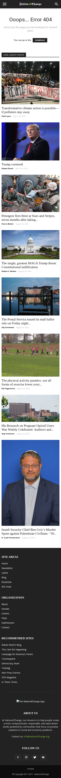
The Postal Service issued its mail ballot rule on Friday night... (28, 321)
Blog (4, 577)
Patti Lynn (6, 116)
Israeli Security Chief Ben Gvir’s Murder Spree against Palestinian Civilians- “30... (29, 531)
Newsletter (7, 568)
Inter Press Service (11, 672)
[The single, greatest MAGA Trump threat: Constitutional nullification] (30, 244)
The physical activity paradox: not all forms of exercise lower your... (26, 382)
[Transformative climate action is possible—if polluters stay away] (30, 82)
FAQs (4, 618)
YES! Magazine (9, 677)
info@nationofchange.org (36, 736)
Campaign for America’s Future (17, 654)
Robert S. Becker (9, 271)
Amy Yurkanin (8, 433)
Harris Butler (7, 224)
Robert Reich (7, 168)
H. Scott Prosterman (11, 537)
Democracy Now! (10, 663)
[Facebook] (18, 757)
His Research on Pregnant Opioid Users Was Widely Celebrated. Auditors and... (28, 427)
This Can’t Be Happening (14, 649)
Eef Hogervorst (8, 388)
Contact (6, 627)
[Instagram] (26, 757)
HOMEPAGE (40, 40)
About (5, 604)
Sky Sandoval (8, 327)
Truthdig (6, 668)
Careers (5, 613)
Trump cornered (12, 164)
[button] (56, 4)
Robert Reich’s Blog (11, 644)
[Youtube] (43, 757)
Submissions (8, 622)
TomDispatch (8, 658)
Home (5, 563)
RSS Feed (6, 586)
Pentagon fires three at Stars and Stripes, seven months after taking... (28, 218)
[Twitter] (35, 757)
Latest (5, 572)
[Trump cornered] (30, 141)
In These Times (9, 682)
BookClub (6, 582)
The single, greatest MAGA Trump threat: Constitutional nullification (29, 265)
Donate (5, 608)
